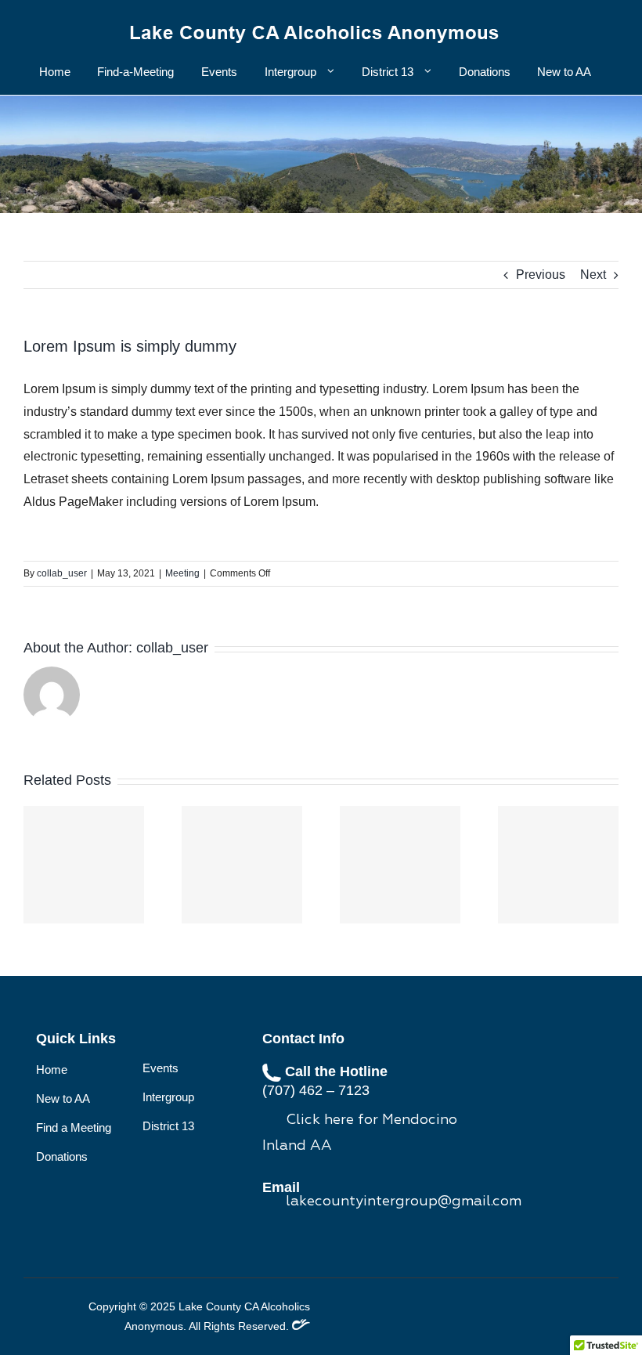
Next (593, 274)
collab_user (62, 573)
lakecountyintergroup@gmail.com (403, 1201)
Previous (540, 274)
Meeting (182, 573)
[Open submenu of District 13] (425, 71)
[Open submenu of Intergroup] (328, 71)
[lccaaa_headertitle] (315, 21)
